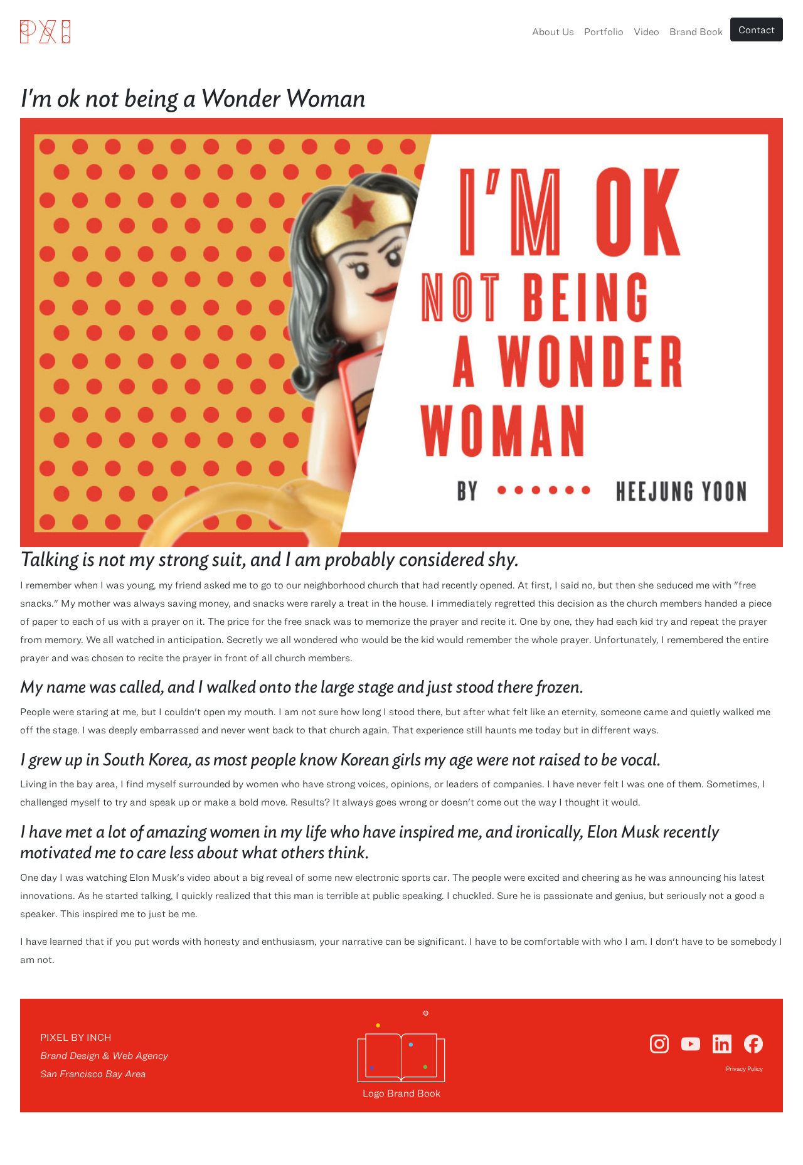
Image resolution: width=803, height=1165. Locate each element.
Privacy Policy (744, 1068)
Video (646, 31)
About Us (553, 31)
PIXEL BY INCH (76, 1037)
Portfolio (604, 31)
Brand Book (696, 31)
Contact (756, 29)
